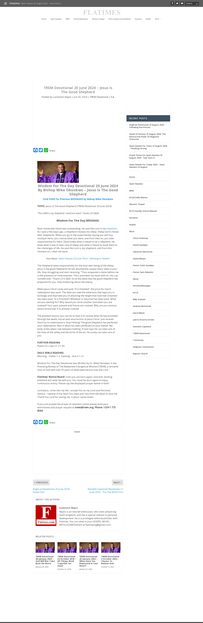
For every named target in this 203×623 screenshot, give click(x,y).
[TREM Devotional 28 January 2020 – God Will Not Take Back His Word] (45, 547)
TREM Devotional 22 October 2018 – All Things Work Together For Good (66, 561)
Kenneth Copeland (142, 326)
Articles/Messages (141, 285)
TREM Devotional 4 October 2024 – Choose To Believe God (110, 560)
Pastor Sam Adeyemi (143, 272)
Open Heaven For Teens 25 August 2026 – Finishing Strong (148, 147)
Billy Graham (139, 299)
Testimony (138, 340)
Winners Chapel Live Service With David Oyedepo (43, 3)
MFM (67, 19)
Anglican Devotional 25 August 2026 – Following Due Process (147, 126)
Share (52, 150)
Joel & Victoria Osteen (143, 319)
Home (44, 19)
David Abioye (139, 258)
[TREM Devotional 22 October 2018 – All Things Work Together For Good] (67, 547)
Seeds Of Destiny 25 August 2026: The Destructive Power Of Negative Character (147, 136)
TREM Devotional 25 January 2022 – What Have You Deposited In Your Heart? (88, 561)
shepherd (111, 228)
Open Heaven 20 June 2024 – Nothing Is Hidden (84, 258)
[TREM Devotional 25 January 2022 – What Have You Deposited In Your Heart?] (89, 547)
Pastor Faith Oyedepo (143, 265)
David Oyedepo (140, 245)
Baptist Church (140, 353)
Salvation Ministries (142, 251)
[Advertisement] (96, 52)
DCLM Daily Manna (81, 19)
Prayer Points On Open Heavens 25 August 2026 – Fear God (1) (145, 156)
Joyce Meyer (139, 313)
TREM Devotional (99, 96)
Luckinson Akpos (62, 96)
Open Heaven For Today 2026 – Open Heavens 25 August (147, 165)
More (157, 19)
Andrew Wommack (142, 306)
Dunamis (138, 19)
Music (136, 279)
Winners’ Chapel (98, 19)
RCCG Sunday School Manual (120, 19)
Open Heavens (56, 19)
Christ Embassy (140, 238)
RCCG (135, 292)
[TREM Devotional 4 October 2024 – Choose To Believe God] (110, 547)
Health (148, 19)
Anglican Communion (143, 347)
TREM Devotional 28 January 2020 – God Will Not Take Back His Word (45, 560)
